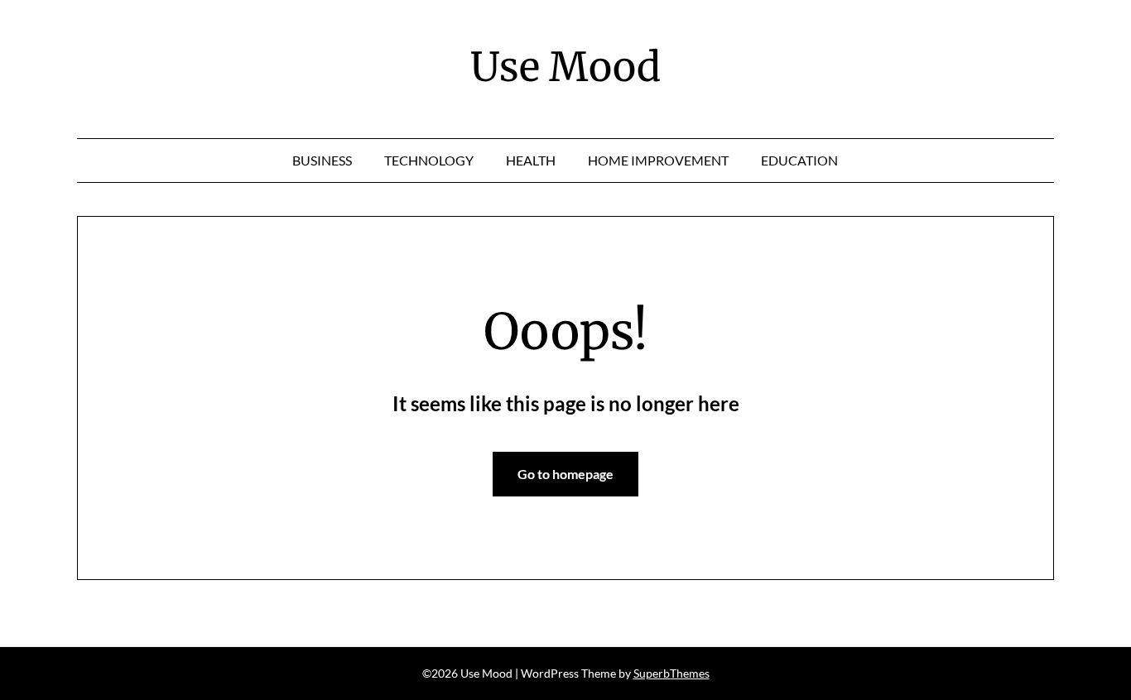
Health (531, 160)
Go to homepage (565, 474)
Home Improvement (658, 160)
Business (322, 160)
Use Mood (565, 67)
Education (799, 160)
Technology (429, 160)
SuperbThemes (671, 673)
